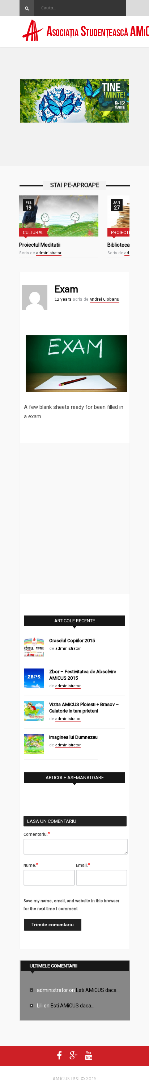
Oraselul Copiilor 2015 (72, 640)
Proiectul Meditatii (39, 245)
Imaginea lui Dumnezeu (73, 737)
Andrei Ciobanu (104, 299)
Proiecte (121, 232)
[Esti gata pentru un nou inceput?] (74, 102)
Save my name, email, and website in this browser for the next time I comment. (71, 905)
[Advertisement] (74, 517)
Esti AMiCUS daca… (98, 990)
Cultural (33, 232)
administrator (48, 253)
